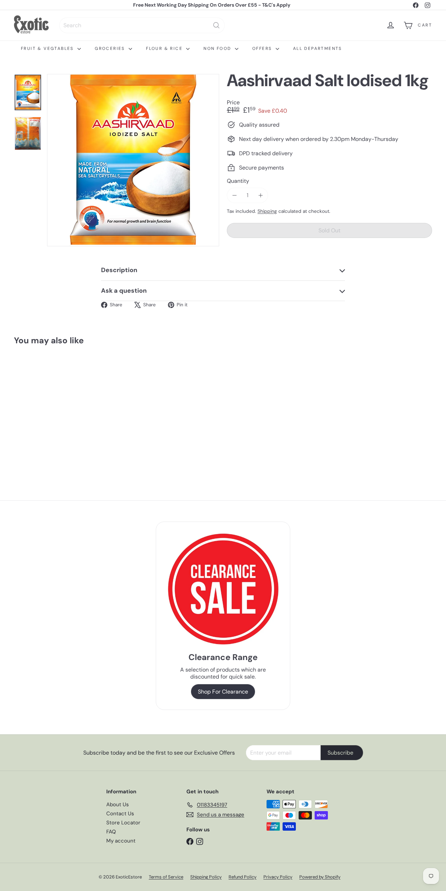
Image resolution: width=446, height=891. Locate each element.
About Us (117, 804)
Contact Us (120, 813)
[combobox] (142, 25)
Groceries (111, 48)
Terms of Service (166, 877)
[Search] (216, 25)
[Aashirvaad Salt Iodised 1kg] (46, 407)
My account (121, 840)
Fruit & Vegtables (48, 48)
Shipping (267, 211)
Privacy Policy (277, 877)
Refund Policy (242, 877)
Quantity (238, 181)
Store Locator (123, 822)
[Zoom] (133, 160)
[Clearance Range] (223, 588)
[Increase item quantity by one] (260, 195)
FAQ (111, 831)
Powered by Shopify (319, 877)
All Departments (317, 48)
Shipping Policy (206, 877)
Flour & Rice (165, 48)
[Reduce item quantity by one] (234, 195)
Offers (263, 48)
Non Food (218, 48)
